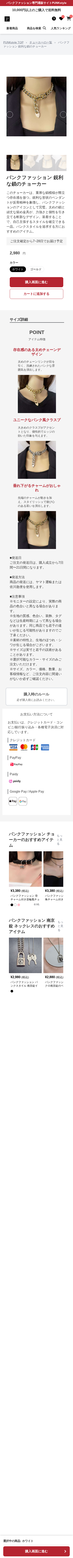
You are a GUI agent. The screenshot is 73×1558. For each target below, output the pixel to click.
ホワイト (18, 269)
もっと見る (59, 839)
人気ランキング (61, 28)
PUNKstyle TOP (13, 42)
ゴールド (36, 269)
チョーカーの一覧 (40, 42)
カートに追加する (36, 293)
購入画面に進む (36, 282)
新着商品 (12, 28)
